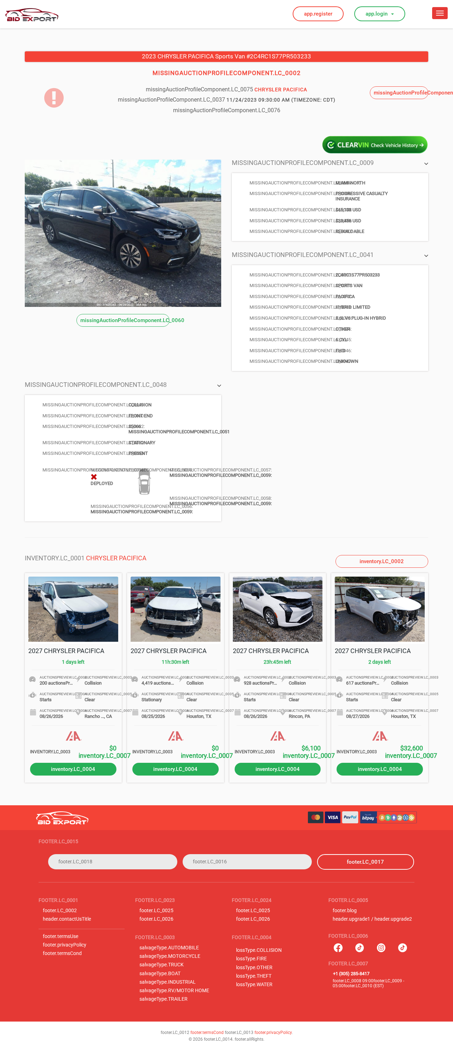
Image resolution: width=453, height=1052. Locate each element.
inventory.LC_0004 (73, 769)
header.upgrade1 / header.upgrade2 (372, 919)
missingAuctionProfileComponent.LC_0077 (401, 93)
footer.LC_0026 (156, 919)
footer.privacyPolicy (64, 945)
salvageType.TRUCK (161, 965)
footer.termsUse (60, 936)
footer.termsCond (62, 953)
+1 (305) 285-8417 (351, 973)
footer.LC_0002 (60, 911)
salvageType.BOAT (159, 974)
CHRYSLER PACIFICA (116, 558)
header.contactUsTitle (67, 919)
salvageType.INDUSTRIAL (167, 982)
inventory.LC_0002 (382, 561)
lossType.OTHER (254, 968)
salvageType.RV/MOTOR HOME (174, 991)
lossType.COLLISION (259, 950)
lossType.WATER (254, 985)
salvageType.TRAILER (163, 999)
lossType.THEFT (253, 976)
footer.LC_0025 (156, 911)
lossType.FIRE (251, 959)
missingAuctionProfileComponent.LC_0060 (125, 320)
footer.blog (345, 911)
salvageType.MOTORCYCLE (169, 956)
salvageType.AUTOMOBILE (169, 948)
